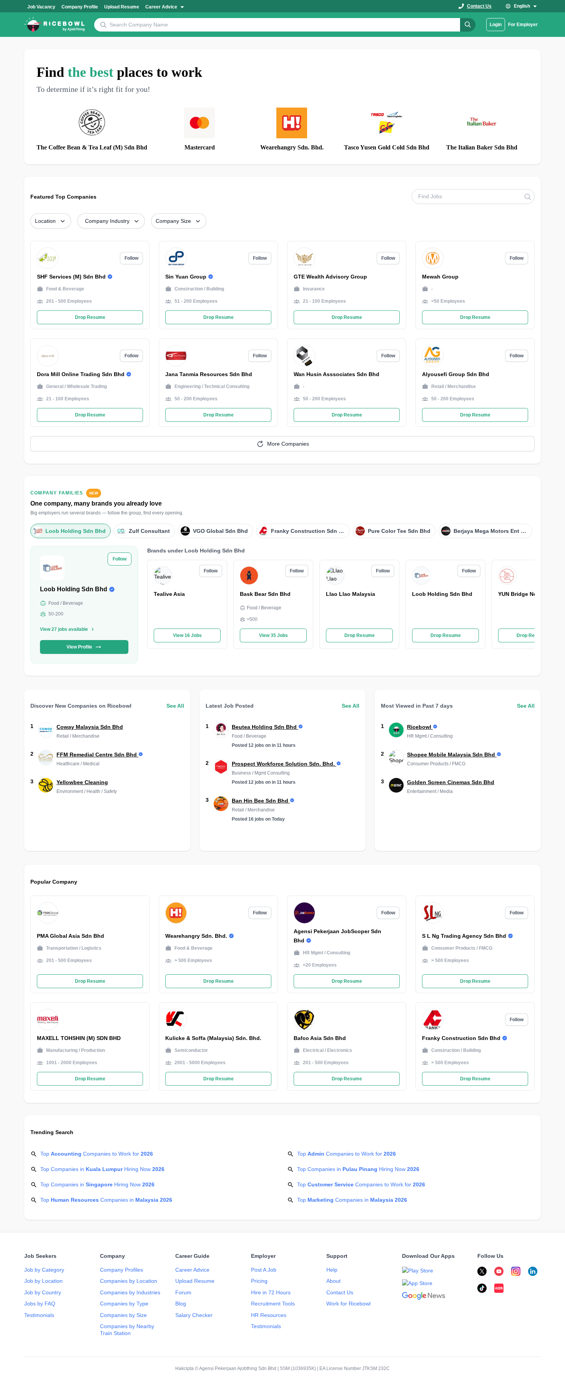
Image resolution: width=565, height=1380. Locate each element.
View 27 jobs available (64, 629)
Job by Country (42, 1292)
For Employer (523, 24)
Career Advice (192, 1270)
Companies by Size (123, 1315)
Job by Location (43, 1281)
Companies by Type (124, 1303)
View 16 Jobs (187, 635)
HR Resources (268, 1315)
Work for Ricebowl (348, 1303)
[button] (165, 6)
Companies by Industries (130, 1292)
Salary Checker (194, 1315)
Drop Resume (359, 635)
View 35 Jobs (273, 635)
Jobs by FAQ (39, 1303)
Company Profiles (121, 1270)
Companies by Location (128, 1281)
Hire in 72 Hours (271, 1292)
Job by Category (44, 1270)
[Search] (467, 25)
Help (331, 1270)
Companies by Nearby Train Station (127, 1329)
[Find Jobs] (528, 196)
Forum (183, 1292)
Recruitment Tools (273, 1303)
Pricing (259, 1281)
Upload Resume (194, 1281)
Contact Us (339, 1292)
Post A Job (263, 1270)
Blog (180, 1303)
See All (175, 706)
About (333, 1281)
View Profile (79, 647)
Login (496, 24)
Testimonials (39, 1315)
